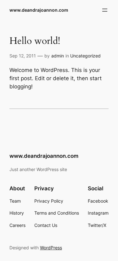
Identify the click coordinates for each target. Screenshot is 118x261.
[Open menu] (105, 10)
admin (57, 55)
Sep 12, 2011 (22, 55)
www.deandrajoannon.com (38, 10)
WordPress (51, 247)
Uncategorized (85, 55)
